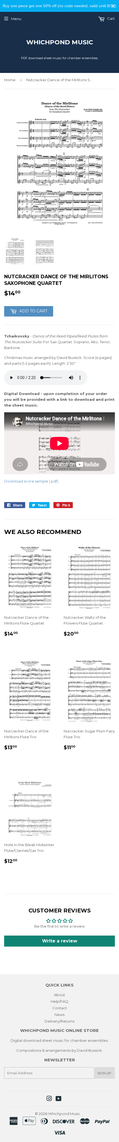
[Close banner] (113, 6)
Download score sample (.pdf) (31, 481)
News (59, 1014)
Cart (110, 18)
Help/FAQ (59, 1001)
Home (9, 80)
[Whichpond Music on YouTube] (58, 1099)
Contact (59, 1008)
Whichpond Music (59, 42)
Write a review (59, 941)
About (59, 995)
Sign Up (104, 1073)
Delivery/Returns (59, 1021)
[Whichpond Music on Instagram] (49, 1099)
